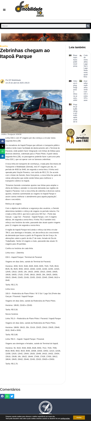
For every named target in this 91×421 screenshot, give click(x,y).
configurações (65, 419)
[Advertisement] (41, 69)
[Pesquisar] (88, 26)
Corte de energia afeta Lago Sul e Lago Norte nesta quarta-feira (87, 66)
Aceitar (79, 417)
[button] (4, 10)
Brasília (4, 46)
